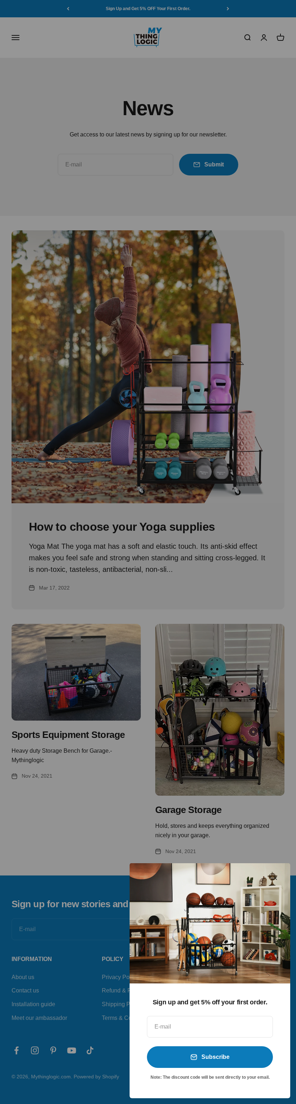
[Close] (275, 878)
